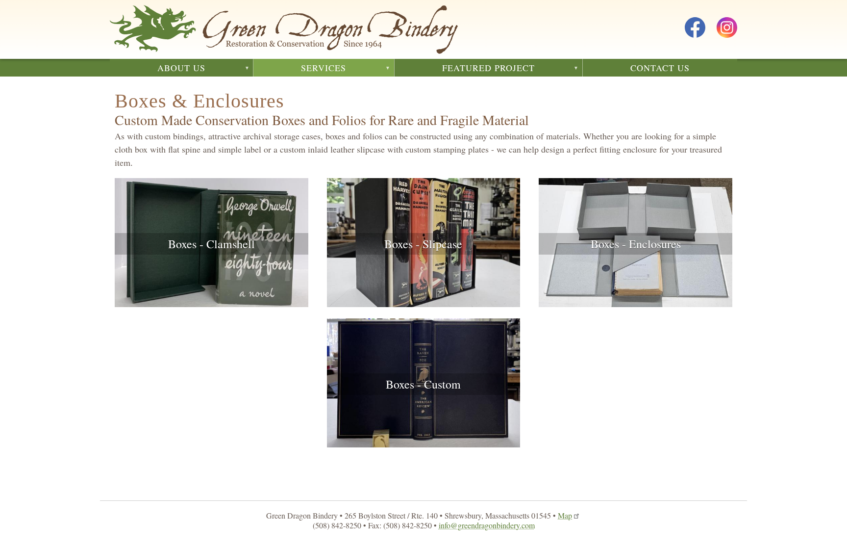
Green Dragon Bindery (284, 29)
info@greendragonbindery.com (487, 525)
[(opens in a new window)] (695, 29)
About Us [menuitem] (157, 69)
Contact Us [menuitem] (660, 68)
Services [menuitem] (299, 69)
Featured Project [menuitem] (465, 69)
